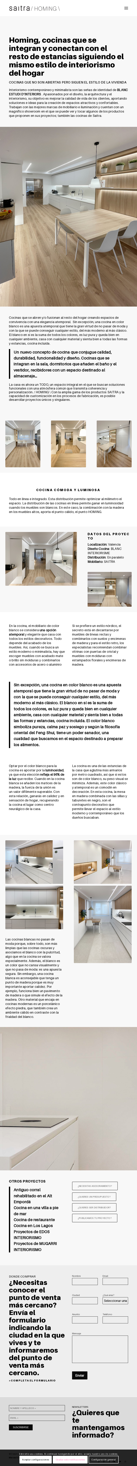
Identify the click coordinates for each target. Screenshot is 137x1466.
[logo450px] (34, 8)
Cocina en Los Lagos (33, 1225)
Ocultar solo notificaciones (70, 1459)
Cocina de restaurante (34, 1219)
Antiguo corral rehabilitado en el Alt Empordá (33, 1195)
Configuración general (103, 1459)
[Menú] (126, 8)
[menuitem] (126, 8)
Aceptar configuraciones (35, 1459)
